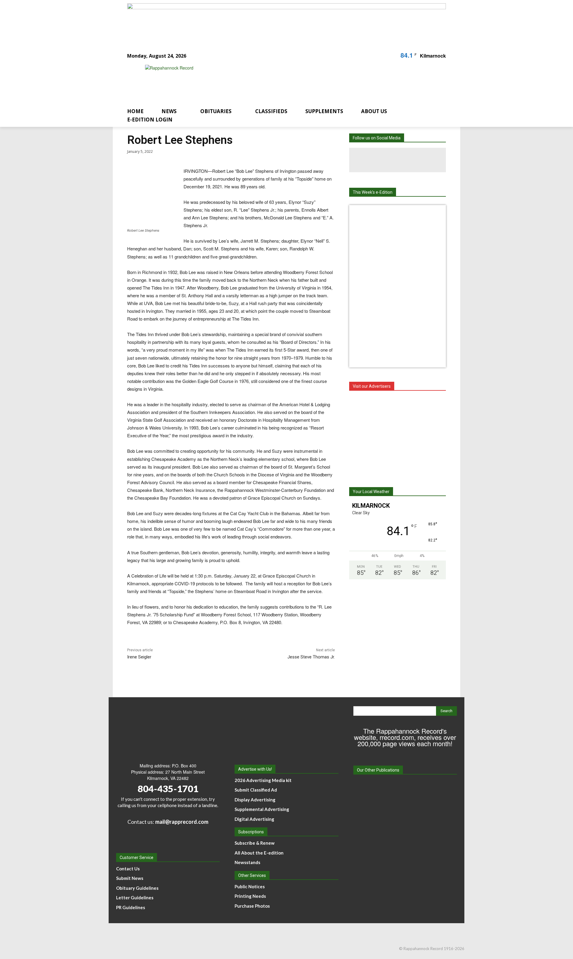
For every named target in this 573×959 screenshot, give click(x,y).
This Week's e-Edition (372, 192)
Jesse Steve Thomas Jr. (311, 657)
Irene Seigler (139, 657)
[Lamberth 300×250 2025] (397, 435)
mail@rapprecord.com (181, 821)
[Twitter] (409, 160)
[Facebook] (360, 160)
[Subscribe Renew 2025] (286, 21)
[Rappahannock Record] (279, 81)
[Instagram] (384, 160)
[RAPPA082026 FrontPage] (397, 214)
